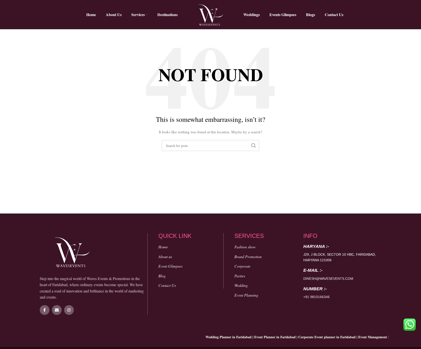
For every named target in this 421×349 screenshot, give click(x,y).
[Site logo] (210, 14)
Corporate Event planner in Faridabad (321, 336)
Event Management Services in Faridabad (383, 336)
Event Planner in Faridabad (269, 336)
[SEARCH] (253, 145)
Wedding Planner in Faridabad (223, 336)
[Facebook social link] (44, 310)
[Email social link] (57, 310)
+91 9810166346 (316, 297)
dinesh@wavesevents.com (328, 279)
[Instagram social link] (69, 310)
